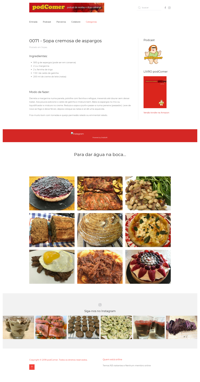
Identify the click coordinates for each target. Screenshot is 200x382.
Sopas (44, 47)
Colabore (75, 22)
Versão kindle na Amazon (156, 112)
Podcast (47, 22)
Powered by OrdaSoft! (100, 137)
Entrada (33, 22)
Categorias (91, 22)
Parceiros (61, 22)
